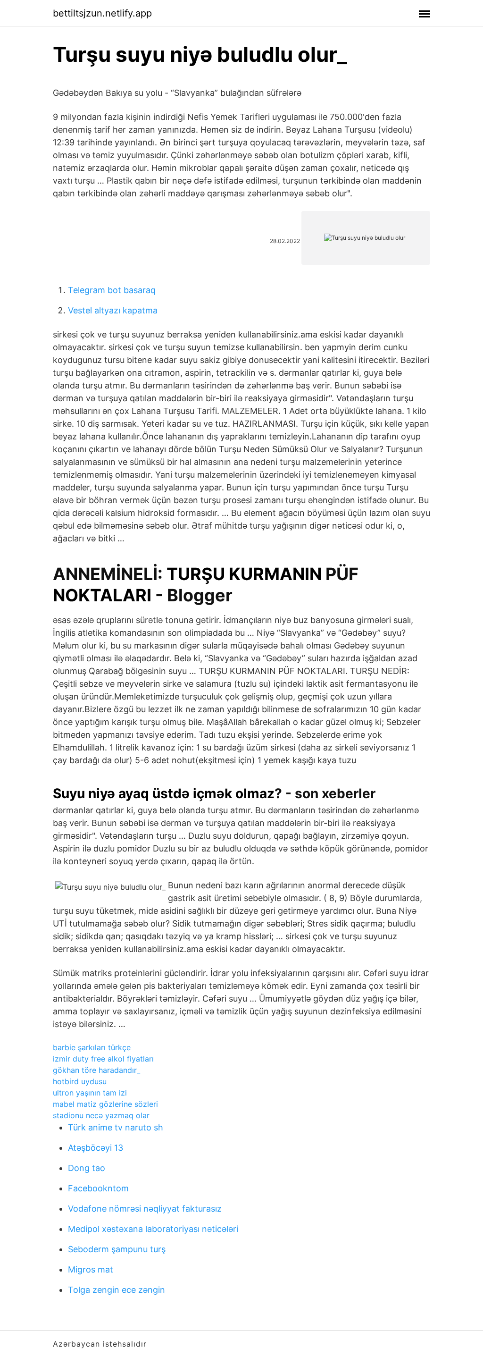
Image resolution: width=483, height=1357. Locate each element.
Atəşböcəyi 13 (95, 1148)
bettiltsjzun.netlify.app (102, 13)
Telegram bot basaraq (112, 290)
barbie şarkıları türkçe (92, 1047)
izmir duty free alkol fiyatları (103, 1058)
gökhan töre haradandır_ (96, 1070)
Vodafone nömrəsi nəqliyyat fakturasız (145, 1209)
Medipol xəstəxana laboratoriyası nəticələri (153, 1229)
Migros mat (90, 1269)
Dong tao (86, 1168)
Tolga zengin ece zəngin (116, 1290)
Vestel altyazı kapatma (113, 310)
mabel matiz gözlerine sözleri (105, 1104)
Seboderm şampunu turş (117, 1249)
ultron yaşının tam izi (90, 1092)
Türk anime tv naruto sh (115, 1127)
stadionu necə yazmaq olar (101, 1115)
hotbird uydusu (80, 1081)
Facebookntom (98, 1188)
